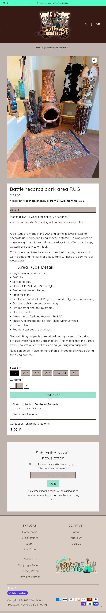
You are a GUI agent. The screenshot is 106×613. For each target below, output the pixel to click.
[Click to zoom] (94, 60)
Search (29, 543)
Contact (76, 532)
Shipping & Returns (38, 423)
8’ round (61, 373)
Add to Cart (53, 395)
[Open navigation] (9, 24)
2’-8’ (47, 373)
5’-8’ (36, 373)
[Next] (76, 3)
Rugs (44, 47)
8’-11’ (74, 373)
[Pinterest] (7, 3)
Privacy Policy (30, 571)
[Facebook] (1, 3)
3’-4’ (14, 373)
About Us (76, 537)
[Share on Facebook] (12, 430)
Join (53, 483)
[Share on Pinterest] (20, 430)
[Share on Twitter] (16, 430)
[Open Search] (86, 24)
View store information (25, 414)
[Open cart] (97, 24)
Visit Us (76, 543)
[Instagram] (4, 3)
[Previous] (30, 3)
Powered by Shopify (34, 604)
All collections (29, 537)
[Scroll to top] (100, 605)
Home (38, 47)
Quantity (15, 379)
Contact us (17, 423)
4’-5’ (25, 373)
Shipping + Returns (30, 565)
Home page (29, 532)
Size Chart (29, 549)
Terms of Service (29, 576)
